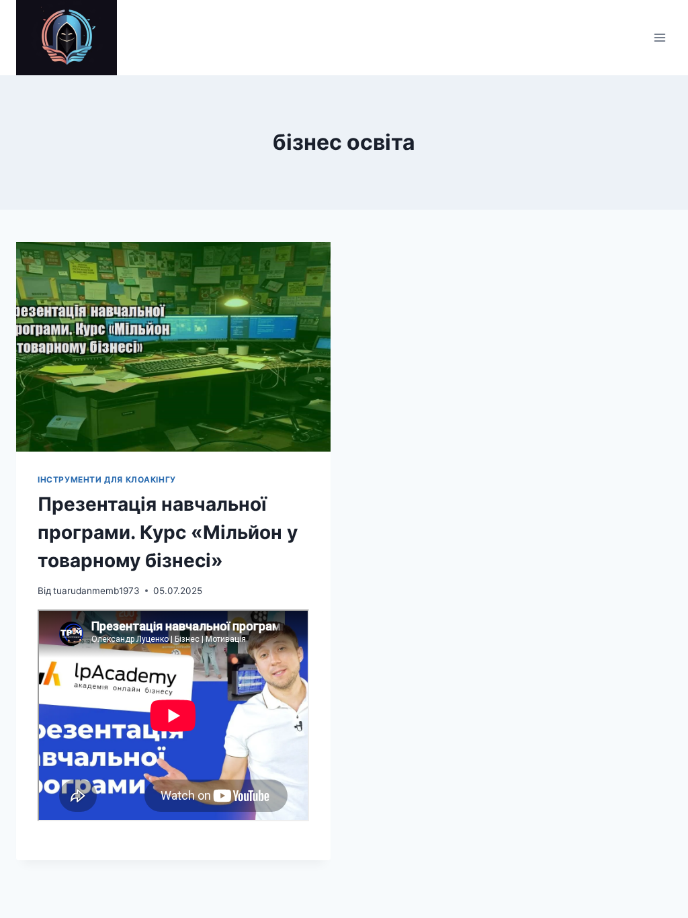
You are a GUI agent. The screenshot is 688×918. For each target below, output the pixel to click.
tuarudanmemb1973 (96, 590)
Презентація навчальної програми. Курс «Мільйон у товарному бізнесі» (168, 532)
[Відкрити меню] (659, 37)
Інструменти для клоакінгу (107, 479)
